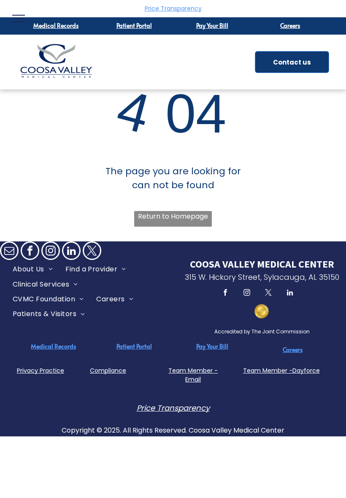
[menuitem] (32, 269)
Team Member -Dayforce (281, 370)
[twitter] (92, 251)
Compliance (108, 370)
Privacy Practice (40, 370)
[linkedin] (71, 251)
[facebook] (30, 251)
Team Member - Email (193, 375)
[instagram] (50, 251)
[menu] (19, 19)
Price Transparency (173, 8)
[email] (9, 251)
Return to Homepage (173, 216)
